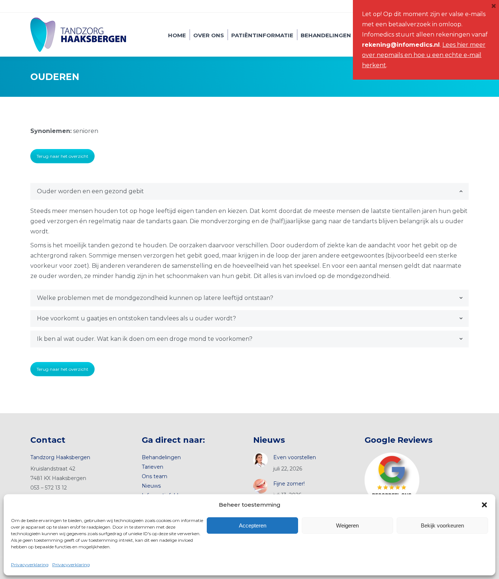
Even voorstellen (294, 457)
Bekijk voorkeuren (442, 525)
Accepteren (252, 525)
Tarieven (152, 467)
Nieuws (151, 486)
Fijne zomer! (289, 483)
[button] (484, 504)
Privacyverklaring (30, 564)
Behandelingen (161, 457)
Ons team (154, 476)
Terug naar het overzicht (62, 156)
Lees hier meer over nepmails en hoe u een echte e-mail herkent (423, 55)
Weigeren (347, 525)
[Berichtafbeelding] (260, 460)
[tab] (249, 191)
